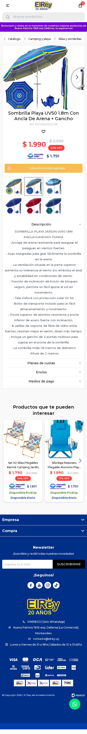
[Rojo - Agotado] (34, 206)
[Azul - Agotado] (14, 206)
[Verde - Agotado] (34, 186)
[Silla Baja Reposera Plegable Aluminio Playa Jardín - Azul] (64, 439)
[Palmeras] (53, 206)
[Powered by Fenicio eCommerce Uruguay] (78, 695)
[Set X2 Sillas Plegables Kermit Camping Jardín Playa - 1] (22, 439)
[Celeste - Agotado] (53, 186)
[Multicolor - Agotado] (14, 186)
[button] (7, 17)
